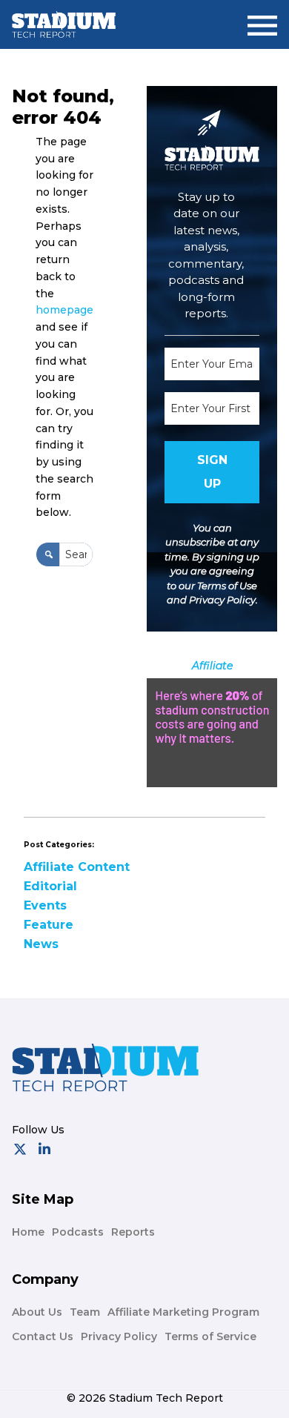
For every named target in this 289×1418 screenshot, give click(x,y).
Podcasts (78, 1232)
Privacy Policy (222, 600)
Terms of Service (210, 1336)
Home (28, 1232)
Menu (262, 19)
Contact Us (42, 1336)
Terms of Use (227, 586)
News (41, 944)
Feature (48, 925)
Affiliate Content (77, 867)
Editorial (50, 886)
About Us (37, 1312)
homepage (64, 310)
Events (45, 905)
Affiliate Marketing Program (183, 1312)
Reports (133, 1232)
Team (85, 1312)
